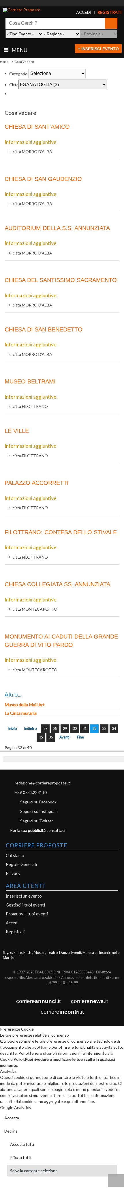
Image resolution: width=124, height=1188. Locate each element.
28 (55, 728)
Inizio (12, 728)
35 (41, 737)
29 (65, 728)
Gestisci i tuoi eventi (25, 904)
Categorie (18, 73)
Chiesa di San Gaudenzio (43, 179)
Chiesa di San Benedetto (43, 329)
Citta (13, 84)
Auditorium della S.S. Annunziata (57, 228)
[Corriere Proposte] (34, 10)
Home (4, 61)
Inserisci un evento (24, 895)
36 (51, 737)
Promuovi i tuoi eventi (27, 913)
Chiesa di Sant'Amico (37, 127)
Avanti (64, 737)
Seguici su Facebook (38, 801)
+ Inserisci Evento (98, 49)
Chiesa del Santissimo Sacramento (61, 280)
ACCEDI (80, 12)
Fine (80, 737)
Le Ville (17, 431)
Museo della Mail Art (25, 704)
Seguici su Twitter (36, 820)
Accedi (12, 922)
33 (104, 728)
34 (114, 728)
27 (45, 728)
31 (84, 728)
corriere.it (38, 1001)
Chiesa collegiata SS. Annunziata (57, 584)
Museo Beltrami (30, 381)
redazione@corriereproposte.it (42, 782)
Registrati (15, 931)
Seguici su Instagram (39, 811)
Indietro (30, 728)
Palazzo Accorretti (37, 483)
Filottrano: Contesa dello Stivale (61, 532)
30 (75, 728)
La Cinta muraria (21, 713)
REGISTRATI (103, 12)
